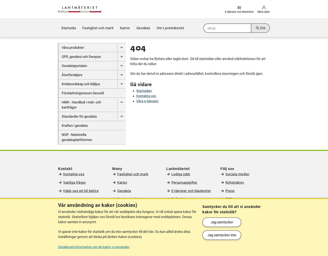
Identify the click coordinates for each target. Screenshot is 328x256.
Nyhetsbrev (235, 182)
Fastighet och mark (132, 174)
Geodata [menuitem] (143, 28)
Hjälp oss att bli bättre (81, 191)
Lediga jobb (180, 174)
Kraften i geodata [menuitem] (75, 126)
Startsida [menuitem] (68, 28)
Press (230, 191)
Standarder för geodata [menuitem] (79, 116)
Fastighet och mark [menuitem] (98, 28)
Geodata (124, 191)
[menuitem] (121, 48)
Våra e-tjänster (147, 101)
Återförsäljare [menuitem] (72, 75)
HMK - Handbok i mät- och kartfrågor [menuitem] (81, 104)
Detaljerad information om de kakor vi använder (93, 247)
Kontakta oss (146, 96)
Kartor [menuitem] (125, 28)
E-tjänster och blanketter (191, 191)
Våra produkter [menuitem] (73, 48)
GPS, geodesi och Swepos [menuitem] (81, 57)
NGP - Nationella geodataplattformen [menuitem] (77, 137)
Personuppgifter (184, 182)
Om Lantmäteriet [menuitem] (170, 28)
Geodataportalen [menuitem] (74, 66)
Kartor (122, 182)
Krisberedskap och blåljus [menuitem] (81, 84)
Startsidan (144, 91)
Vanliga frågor (74, 182)
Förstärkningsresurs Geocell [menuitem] (83, 93)
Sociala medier (237, 174)
